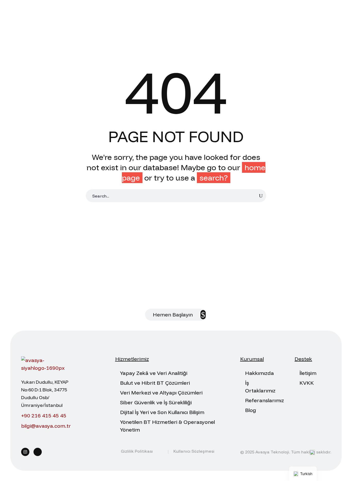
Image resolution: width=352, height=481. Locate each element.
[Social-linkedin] (37, 452)
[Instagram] (25, 452)
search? (213, 178)
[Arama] (260, 195)
